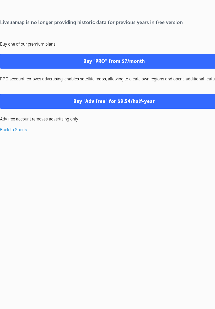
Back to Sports (13, 129)
